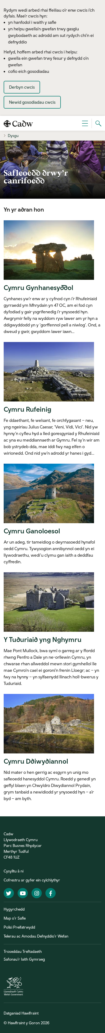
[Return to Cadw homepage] (18, 123)
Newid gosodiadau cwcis (32, 102)
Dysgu (13, 135)
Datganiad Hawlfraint (21, 1013)
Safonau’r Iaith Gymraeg (24, 959)
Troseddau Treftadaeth (23, 951)
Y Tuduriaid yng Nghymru (43, 639)
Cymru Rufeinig (27, 409)
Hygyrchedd (14, 909)
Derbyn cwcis (22, 87)
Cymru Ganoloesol (32, 531)
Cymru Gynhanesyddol (38, 287)
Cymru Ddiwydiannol (36, 761)
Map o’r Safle (15, 918)
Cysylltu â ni (13, 871)
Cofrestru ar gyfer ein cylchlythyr (32, 880)
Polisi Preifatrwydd (19, 927)
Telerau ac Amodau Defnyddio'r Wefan (36, 936)
